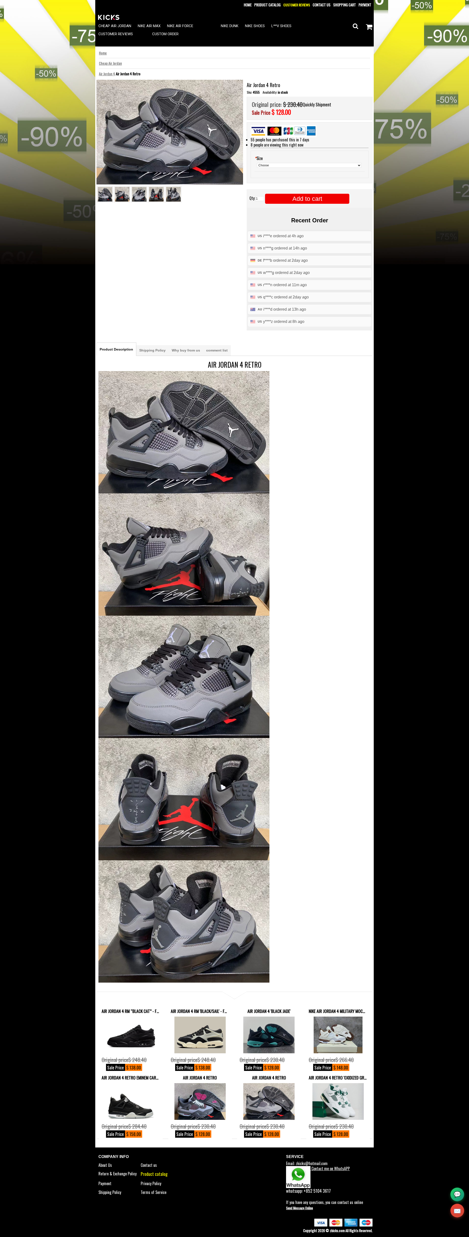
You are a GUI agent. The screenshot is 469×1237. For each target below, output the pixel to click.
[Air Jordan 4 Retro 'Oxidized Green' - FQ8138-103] (338, 1101)
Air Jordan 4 (107, 73)
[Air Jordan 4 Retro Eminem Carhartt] (131, 1101)
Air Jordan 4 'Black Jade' (268, 1011)
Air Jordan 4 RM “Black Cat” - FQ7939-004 (131, 1011)
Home (248, 4)
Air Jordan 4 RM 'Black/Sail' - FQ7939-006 (200, 1011)
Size (259, 158)
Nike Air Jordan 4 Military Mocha (338, 1011)
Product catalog (267, 4)
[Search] (355, 25)
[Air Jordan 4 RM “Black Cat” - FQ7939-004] (131, 1035)
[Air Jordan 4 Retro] (200, 1101)
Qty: (252, 198)
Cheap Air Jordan (110, 63)
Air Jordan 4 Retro (200, 1077)
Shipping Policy (152, 350)
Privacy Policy (151, 1183)
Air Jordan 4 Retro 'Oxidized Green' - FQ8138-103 (338, 1077)
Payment (365, 4)
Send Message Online (299, 1207)
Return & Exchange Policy (117, 1174)
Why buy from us (186, 350)
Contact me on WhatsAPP (330, 1168)
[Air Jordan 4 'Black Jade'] (269, 1035)
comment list (217, 350)
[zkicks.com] (108, 17)
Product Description (116, 349)
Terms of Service (153, 1192)
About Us (105, 1165)
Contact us (321, 4)
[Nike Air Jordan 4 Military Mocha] (338, 1035)
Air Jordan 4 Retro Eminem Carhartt (131, 1077)
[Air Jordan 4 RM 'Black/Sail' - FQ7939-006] (200, 1035)
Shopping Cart (344, 4)
